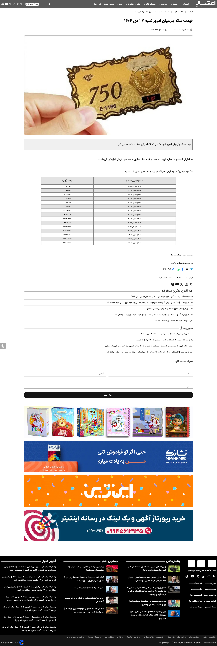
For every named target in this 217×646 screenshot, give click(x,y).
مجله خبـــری (210, 607)
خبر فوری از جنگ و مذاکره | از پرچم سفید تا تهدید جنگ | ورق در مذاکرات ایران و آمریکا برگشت (153, 314)
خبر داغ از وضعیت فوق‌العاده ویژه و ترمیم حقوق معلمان (170, 308)
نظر (188, 387)
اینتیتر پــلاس (210, 601)
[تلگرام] (17, 4)
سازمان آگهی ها (195, 601)
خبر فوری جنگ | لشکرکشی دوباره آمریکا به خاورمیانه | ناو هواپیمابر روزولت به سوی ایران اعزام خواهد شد (150, 302)
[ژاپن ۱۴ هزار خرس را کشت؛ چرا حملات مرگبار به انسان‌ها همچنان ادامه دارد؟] (174, 568)
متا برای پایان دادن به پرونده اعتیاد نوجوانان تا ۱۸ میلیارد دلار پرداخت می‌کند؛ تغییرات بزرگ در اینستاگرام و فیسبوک (146, 591)
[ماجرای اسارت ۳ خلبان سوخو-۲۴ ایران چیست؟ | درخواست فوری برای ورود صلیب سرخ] (112, 610)
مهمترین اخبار (110, 561)
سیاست (164, 4)
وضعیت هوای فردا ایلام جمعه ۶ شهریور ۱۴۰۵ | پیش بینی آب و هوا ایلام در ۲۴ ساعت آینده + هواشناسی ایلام (29, 628)
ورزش (120, 4)
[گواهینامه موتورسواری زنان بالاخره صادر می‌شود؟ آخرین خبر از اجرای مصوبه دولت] (112, 579)
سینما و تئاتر (151, 4)
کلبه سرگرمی (147, 637)
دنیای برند (180, 637)
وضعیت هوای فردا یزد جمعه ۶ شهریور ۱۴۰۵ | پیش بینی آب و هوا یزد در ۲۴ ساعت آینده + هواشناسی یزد (29, 608)
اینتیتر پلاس (173, 561)
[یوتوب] (6, 4)
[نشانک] (108, 456)
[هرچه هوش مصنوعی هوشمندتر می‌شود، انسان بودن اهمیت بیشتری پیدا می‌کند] (174, 603)
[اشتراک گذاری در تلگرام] (191, 270)
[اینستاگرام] (14, 4)
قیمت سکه (174, 255)
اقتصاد (186, 4)
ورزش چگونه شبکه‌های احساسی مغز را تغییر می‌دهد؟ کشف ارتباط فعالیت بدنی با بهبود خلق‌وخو (148, 615)
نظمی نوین (108, 637)
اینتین (211, 637)
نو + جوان (97, 4)
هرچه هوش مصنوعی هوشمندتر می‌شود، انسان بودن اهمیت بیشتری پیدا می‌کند (147, 603)
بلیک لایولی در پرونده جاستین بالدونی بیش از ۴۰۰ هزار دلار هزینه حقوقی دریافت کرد (147, 579)
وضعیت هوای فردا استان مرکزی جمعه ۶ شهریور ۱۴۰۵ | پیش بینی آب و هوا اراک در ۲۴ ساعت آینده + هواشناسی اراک (29, 618)
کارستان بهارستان (132, 637)
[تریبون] (108, 525)
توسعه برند (193, 637)
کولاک (119, 637)
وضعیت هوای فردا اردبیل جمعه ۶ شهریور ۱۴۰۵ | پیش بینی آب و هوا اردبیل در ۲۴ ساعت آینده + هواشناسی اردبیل (30, 588)
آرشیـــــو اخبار (196, 595)
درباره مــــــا (210, 583)
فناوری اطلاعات (134, 4)
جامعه (175, 4)
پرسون (158, 637)
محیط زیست (109, 4)
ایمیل (101, 373)
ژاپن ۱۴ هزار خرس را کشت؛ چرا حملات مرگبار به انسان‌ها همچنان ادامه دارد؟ (146, 568)
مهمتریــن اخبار (195, 607)
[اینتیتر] (206, 4)
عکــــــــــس (196, 589)
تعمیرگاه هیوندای (93, 637)
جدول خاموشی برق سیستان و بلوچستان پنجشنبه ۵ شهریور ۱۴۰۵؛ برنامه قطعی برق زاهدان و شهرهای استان (149, 346)
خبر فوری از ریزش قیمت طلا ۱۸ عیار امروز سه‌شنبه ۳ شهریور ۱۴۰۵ (167, 334)
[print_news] (164, 269)
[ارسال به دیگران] (169, 270)
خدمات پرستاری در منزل (73, 637)
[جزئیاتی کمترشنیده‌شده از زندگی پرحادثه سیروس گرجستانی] (112, 600)
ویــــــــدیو (210, 589)
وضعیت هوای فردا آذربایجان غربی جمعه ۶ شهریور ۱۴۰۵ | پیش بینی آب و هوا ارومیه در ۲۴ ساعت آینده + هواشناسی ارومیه (30, 598)
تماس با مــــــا (195, 583)
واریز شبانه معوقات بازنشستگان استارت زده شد (174, 320)
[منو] (43, 4)
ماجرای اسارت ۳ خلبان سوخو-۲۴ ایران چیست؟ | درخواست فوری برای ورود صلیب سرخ (84, 610)
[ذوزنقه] (108, 422)
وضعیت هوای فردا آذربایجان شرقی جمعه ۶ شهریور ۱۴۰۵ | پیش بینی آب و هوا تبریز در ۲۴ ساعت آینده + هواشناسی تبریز (30, 568)
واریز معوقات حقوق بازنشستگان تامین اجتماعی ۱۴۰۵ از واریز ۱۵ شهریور (164, 340)
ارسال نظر (108, 395)
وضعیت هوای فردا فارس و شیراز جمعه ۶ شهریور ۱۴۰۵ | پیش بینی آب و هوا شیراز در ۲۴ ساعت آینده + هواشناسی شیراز (29, 578)
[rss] (21, 4)
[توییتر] (10, 4)
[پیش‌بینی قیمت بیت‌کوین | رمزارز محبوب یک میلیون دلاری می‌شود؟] (112, 568)
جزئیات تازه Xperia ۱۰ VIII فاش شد (89, 588)
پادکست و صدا (210, 595)
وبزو (203, 637)
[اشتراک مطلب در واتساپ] (178, 270)
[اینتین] (108, 491)
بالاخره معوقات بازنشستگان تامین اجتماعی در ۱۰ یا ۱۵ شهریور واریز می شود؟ (162, 296)
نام (188, 373)
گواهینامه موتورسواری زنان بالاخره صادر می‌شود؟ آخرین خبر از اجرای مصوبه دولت (84, 579)
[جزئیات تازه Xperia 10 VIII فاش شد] (112, 589)
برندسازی (169, 637)
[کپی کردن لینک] (173, 270)
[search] (48, 4)
